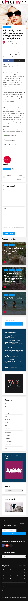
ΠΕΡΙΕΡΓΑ (7, 438)
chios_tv (7, 41)
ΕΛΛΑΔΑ (7, 422)
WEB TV (7, 416)
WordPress (24, 597)
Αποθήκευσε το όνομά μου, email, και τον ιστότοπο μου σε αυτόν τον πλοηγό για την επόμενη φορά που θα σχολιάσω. (13, 228)
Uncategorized (7, 27)
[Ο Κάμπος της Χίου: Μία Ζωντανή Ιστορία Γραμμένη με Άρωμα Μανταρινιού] (14, 278)
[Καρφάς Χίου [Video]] (14, 303)
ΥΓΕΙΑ (6, 448)
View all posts (7, 168)
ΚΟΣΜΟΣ (7, 429)
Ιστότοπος (5, 220)
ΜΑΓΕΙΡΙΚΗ (8, 432)
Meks (15, 597)
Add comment (7, 43)
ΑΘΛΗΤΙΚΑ (7, 419)
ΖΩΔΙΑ (6, 425)
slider (6, 245)
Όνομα (4, 208)
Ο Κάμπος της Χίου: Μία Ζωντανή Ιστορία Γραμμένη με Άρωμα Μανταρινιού (12, 342)
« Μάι (3, 591)
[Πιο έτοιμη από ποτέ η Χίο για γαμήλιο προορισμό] (14, 253)
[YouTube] (7, 545)
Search (14, 323)
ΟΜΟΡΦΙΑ (7, 435)
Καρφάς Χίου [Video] (10, 347)
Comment (5, 189)
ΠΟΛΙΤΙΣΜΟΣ (11, 270)
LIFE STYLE (7, 403)
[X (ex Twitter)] (11, 545)
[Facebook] (3, 545)
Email (4, 214)
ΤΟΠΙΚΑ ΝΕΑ (11, 245)
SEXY (6, 406)
